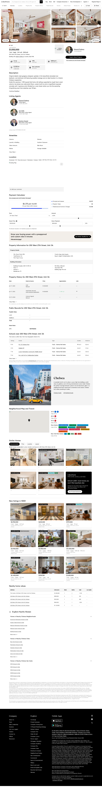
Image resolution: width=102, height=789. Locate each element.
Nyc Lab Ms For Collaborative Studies (28, 355)
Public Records (50, 5)
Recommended (14, 444)
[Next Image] (34, 457)
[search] (41, 1)
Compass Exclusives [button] (62, 1)
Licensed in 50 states (57, 780)
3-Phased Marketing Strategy (38, 727)
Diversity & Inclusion (36, 751)
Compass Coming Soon (37, 724)
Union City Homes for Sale (16, 653)
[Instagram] (92, 715)
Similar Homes (67, 5)
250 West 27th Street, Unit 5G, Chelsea (19, 599)
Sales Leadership (13, 724)
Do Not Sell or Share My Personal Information (64, 730)
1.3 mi (86, 348)
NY (16, 160)
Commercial (34, 758)
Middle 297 (21, 348)
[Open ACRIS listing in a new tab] (77, 291)
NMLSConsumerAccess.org (77, 779)
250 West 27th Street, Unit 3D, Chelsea (19, 596)
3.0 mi (87, 351)
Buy (47, 1)
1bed (10, 52)
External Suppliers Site (36, 767)
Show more (13, 634)
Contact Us (12, 734)
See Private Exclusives (75, 491)
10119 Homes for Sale (15, 664)
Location (20, 5)
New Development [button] (75, 1)
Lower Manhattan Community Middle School (30, 351)
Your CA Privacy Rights (60, 736)
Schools (58, 5)
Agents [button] (85, 1)
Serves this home (61, 344)
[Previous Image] (12, 457)
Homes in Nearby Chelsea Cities (20, 639)
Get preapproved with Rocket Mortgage (75, 60)
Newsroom (12, 739)
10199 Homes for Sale (15, 676)
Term (10, 213)
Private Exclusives (35, 722)
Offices (11, 736)
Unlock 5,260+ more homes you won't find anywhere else (78, 482)
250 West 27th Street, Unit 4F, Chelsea (19, 602)
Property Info (29, 5)
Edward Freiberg (79, 49)
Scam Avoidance (60, 732)
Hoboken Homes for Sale (16, 647)
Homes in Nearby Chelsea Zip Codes (21, 661)
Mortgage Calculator (36, 741)
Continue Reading (14, 91)
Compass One (34, 731)
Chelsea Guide (57, 393)
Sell (54, 1)
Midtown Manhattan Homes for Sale (18, 625)
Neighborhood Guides (36, 753)
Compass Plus (34, 746)
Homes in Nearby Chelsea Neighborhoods (23, 616)
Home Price (12, 221)
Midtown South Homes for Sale (17, 628)
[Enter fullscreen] (61, 164)
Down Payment (56, 221)
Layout (37, 444)
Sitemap (33, 772)
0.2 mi (86, 344)
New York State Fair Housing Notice (60, 770)
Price (23, 444)
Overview (12, 5)
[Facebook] (92, 719)
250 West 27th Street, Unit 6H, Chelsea (19, 605)
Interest (54, 213)
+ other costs (16, 68)
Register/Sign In (96, 1)
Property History (39, 5)
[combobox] (25, 1)
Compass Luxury (35, 736)
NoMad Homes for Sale (15, 631)
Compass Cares (35, 748)
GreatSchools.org (32, 360)
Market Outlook (35, 729)
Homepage (11, 160)
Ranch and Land (35, 765)
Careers (11, 731)
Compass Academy (36, 743)
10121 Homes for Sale (15, 667)
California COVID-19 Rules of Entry (83, 734)
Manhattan (30, 160)
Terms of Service (80, 730)
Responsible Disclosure (71, 732)
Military (32, 762)
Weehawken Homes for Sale (17, 650)
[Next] (98, 25)
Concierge (33, 719)
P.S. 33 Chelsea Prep (24, 344)
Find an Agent (34, 739)
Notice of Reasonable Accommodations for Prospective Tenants (67, 773)
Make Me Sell (34, 734)
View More (12, 152)
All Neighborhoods (68, 393)
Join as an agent (13, 729)
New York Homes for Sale (16, 641)
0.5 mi (86, 355)
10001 (40, 160)
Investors (11, 727)
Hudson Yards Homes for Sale (17, 622)
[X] (92, 722)
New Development (35, 755)
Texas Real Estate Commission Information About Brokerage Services (68, 766)
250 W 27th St (20, 56)
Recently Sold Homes (36, 770)
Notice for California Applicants (65, 734)
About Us (11, 719)
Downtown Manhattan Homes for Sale (19, 619)
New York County (22, 160)
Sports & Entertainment (37, 760)
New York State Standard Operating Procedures (63, 772)
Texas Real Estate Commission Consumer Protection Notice (65, 768)
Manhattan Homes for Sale (16, 644)
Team (10, 722)
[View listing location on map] (59, 49)
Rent (50, 1)
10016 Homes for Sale (15, 670)
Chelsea (27, 54)
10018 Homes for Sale (15, 673)
